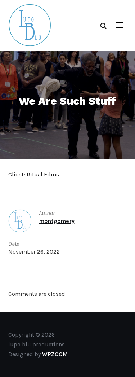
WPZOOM (55, 354)
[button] (119, 25)
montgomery (57, 221)
